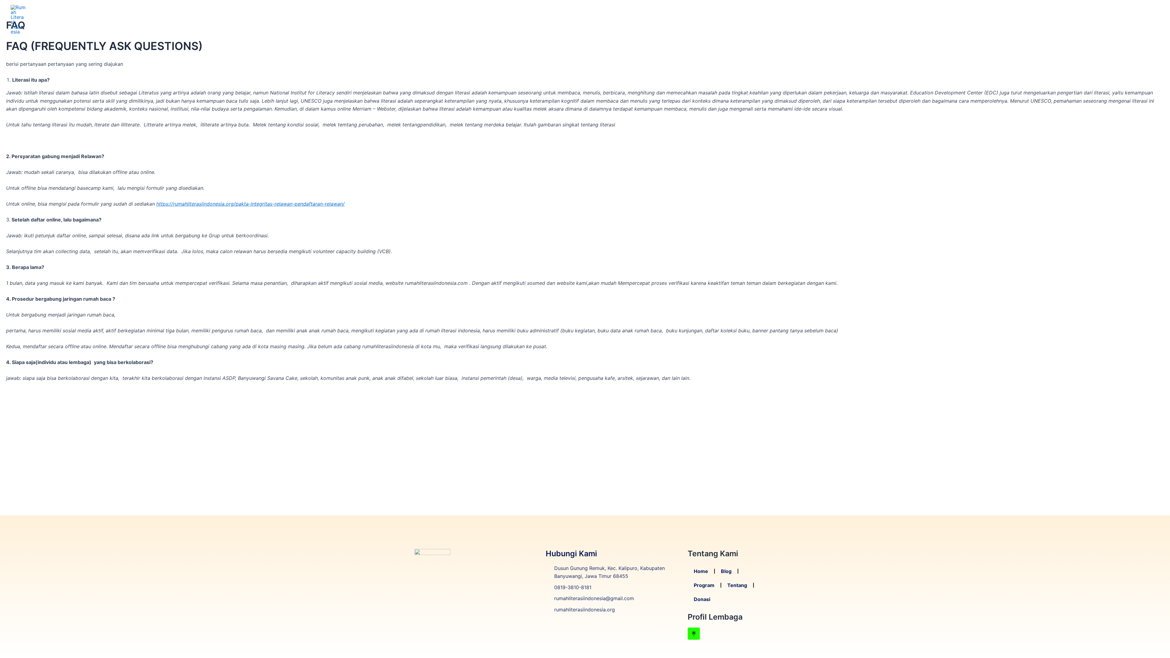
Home (1041, 19)
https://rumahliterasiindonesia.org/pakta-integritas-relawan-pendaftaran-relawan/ (250, 204)
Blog (1063, 19)
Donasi (1146, 19)
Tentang (1118, 19)
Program (1088, 19)
